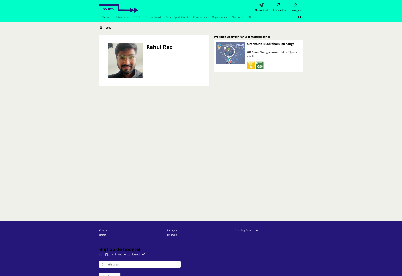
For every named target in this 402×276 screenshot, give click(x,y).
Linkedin (172, 235)
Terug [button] (107, 27)
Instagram (173, 230)
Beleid (102, 235)
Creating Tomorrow (246, 230)
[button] (106, 17)
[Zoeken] (300, 17)
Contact (104, 230)
